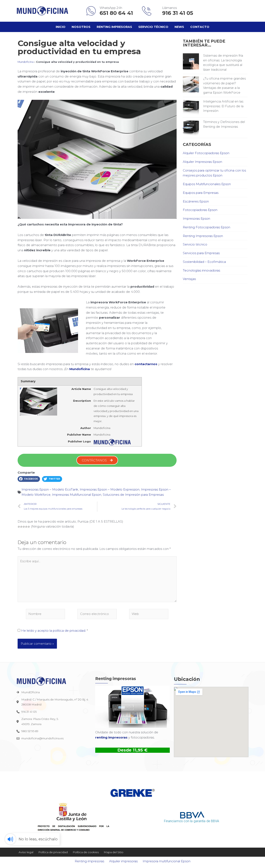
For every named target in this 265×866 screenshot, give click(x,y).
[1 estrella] (19, 526)
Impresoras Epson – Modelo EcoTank (50, 489)
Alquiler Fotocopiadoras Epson (206, 153)
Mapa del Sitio (113, 852)
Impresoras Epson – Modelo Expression (110, 489)
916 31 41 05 (177, 13)
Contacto (199, 27)
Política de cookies (86, 852)
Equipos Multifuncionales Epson (207, 184)
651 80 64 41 (117, 13)
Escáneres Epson (196, 201)
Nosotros (81, 27)
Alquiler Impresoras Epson (202, 162)
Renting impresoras (114, 27)
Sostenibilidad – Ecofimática (204, 262)
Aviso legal (26, 852)
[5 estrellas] (29, 526)
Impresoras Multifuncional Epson (76, 495)
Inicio (60, 27)
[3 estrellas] (24, 526)
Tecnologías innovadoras (201, 270)
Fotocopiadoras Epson (200, 210)
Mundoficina (26, 61)
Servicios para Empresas (201, 253)
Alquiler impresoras (123, 861)
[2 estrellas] (21, 526)
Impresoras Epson (196, 218)
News (179, 27)
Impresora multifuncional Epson (166, 861)
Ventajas (189, 279)
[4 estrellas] (26, 526)
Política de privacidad (53, 852)
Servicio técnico (153, 27)
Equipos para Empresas (200, 193)
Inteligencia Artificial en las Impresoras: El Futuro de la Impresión (223, 106)
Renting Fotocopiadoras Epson (206, 227)
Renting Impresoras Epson (203, 236)
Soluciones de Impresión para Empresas (133, 495)
